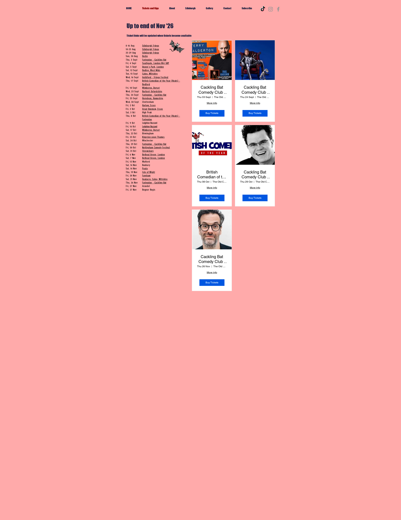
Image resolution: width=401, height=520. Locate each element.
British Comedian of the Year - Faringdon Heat (212, 174)
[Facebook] (278, 9)
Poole (145, 168)
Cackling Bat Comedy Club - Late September (255, 90)
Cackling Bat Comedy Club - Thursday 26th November (211, 259)
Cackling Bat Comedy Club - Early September (211, 90)
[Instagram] (271, 9)
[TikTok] (263, 9)
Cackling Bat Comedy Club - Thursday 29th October (255, 174)
